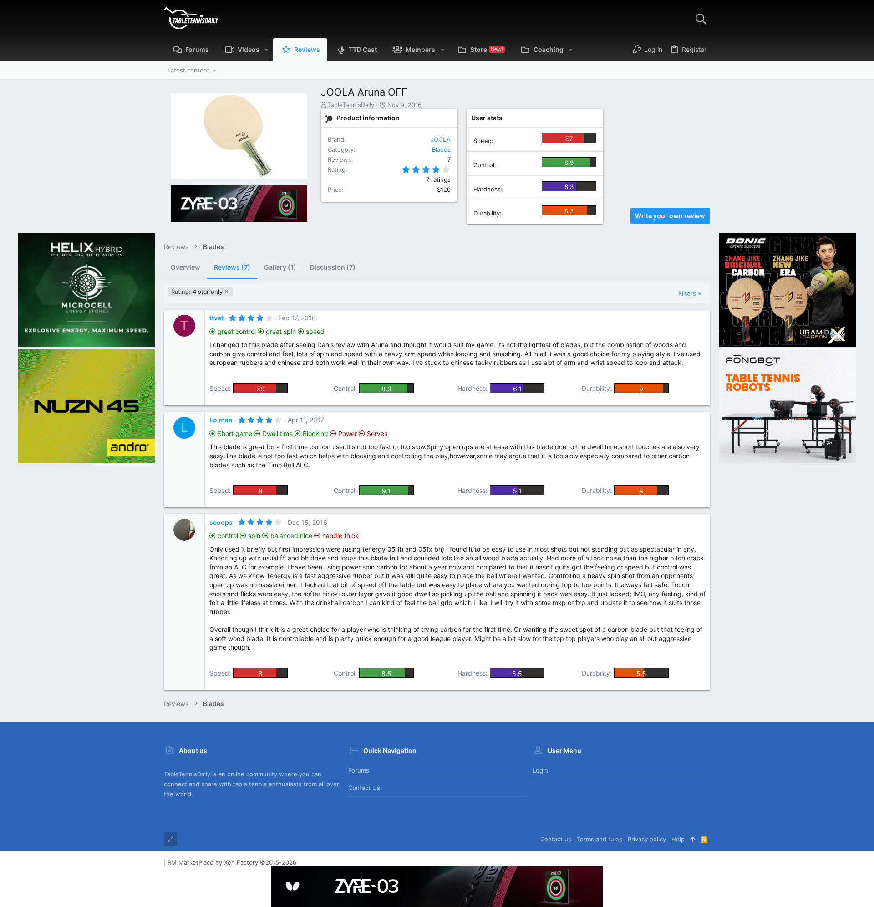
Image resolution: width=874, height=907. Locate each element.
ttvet (216, 318)
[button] (266, 49)
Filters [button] (687, 293)
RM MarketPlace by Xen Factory (232, 862)
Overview (185, 267)
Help (678, 839)
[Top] (692, 839)
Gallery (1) (280, 267)
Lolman (221, 420)
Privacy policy (647, 839)
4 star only (197, 291)
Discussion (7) (333, 267)
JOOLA (441, 139)
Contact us (364, 787)
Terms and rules (599, 839)
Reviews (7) (232, 267)
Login (540, 770)
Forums (358, 770)
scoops (221, 522)
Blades (441, 149)
